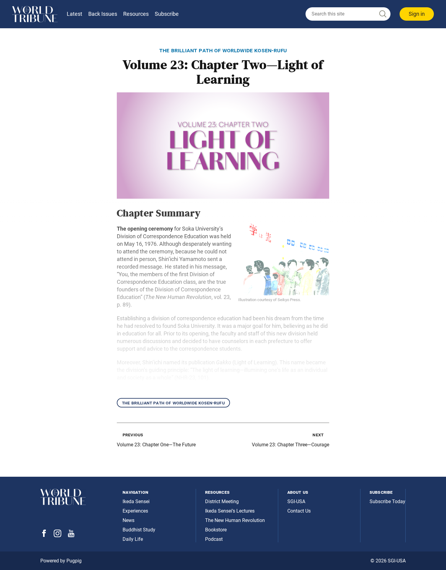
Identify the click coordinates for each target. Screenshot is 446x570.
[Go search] (382, 14)
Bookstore (216, 530)
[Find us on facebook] (44, 535)
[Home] (35, 14)
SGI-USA (296, 501)
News (128, 520)
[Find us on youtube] (71, 535)
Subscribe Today (387, 501)
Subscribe (167, 14)
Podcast (214, 539)
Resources (136, 14)
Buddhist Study (139, 530)
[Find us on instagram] (57, 535)
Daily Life (133, 539)
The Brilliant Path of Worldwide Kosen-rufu (173, 403)
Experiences (135, 511)
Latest (74, 14)
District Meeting (222, 501)
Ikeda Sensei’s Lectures (230, 511)
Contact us (299, 511)
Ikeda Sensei (136, 501)
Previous (133, 434)
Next (318, 434)
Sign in (417, 14)
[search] (348, 14)
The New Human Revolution (235, 520)
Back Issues (102, 14)
